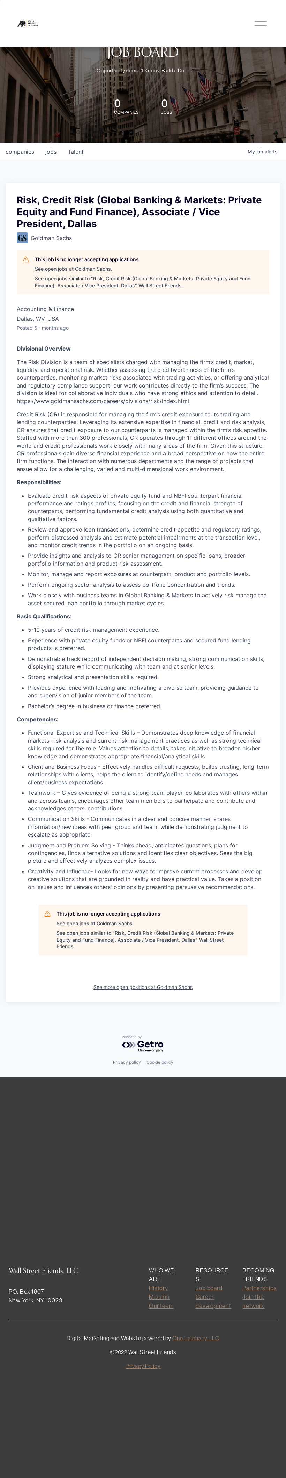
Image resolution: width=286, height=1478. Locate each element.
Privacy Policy (143, 1366)
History (158, 1288)
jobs (51, 151)
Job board (209, 1288)
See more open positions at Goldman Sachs (143, 987)
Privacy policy (127, 1062)
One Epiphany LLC (195, 1338)
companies (20, 151)
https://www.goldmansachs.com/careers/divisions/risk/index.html (103, 401)
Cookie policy (159, 1062)
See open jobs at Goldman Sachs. (73, 269)
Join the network (253, 1301)
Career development (213, 1301)
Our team (161, 1305)
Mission (159, 1296)
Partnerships (259, 1288)
